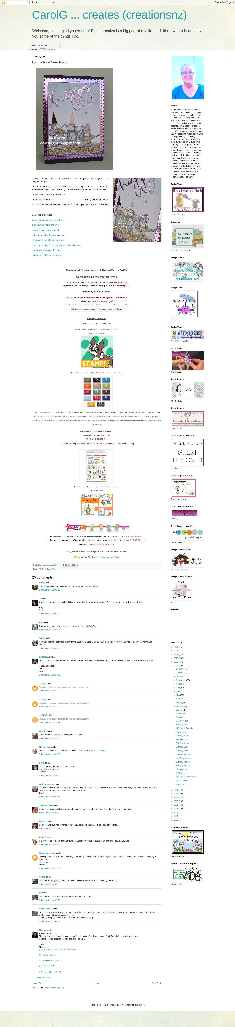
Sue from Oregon (47, 805)
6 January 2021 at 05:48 (49, 797)
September (181, 680)
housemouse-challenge (109, 557)
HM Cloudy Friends (184, 728)
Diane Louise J (46, 909)
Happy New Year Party (186, 777)
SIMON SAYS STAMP (97, 333)
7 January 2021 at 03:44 (49, 844)
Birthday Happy (182, 743)
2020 (176, 790)
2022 (176, 662)
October (180, 676)
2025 (176, 651)
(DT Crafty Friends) (47, 955)
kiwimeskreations (47, 853)
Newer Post (38, 983)
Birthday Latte (182, 751)
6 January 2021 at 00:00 (49, 754)
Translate (51, 49)
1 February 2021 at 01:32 (50, 972)
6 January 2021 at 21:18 (49, 828)
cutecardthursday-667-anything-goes (49, 235)
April (41, 622)
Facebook (110, 544)
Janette (42, 731)
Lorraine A (44, 657)
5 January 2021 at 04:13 (49, 614)
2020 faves (180, 773)
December (181, 669)
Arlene (42, 877)
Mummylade (44, 747)
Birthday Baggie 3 (183, 754)
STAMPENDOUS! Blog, (135, 540)
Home (97, 983)
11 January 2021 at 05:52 (50, 921)
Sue (41, 598)
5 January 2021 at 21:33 (49, 707)
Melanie (42, 930)
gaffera (122, 1005)
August (179, 684)
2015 (176, 809)
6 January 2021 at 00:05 (49, 775)
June (178, 691)
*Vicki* (42, 638)
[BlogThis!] (67, 565)
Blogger (140, 1005)
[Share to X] (70, 565)
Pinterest (99, 544)
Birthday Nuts (182, 747)
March (179, 703)
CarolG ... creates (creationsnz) (109, 14)
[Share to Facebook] (73, 565)
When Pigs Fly (182, 784)
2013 (176, 816)
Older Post (156, 983)
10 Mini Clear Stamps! (105, 443)
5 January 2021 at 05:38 (49, 630)
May (178, 695)
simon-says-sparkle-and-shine (46, 225)
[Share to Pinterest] (76, 565)
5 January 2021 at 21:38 (49, 723)
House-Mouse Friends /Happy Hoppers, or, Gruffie (82, 305)
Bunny (42, 583)
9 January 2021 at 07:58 (49, 900)
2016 (176, 805)
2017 (176, 801)
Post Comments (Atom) (54, 988)
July (178, 688)
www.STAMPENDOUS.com (133, 536)
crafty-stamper (46, 784)
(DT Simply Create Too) (49, 960)
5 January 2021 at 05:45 (49, 648)
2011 (176, 820)
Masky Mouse (182, 721)
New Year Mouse (183, 758)
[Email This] (64, 565)
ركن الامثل (43, 683)
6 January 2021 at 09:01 (49, 813)
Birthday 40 (181, 724)
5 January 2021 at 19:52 (49, 675)
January (180, 710)
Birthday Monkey (183, 762)
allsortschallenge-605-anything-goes (48, 240)
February (180, 706)
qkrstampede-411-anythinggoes (46, 255)
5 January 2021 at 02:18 (49, 590)
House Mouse (52, 569)
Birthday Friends (183, 765)
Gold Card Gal (182, 781)
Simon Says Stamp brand (125, 416)
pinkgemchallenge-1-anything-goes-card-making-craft (56, 245)
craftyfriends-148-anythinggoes (46, 250)
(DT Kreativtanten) (47, 966)
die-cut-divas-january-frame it (45, 230)
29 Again (180, 717)
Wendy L (43, 821)
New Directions (182, 739)
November (181, 673)
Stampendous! (87, 544)
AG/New (42, 569)
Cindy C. (43, 837)
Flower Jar (180, 713)
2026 (176, 647)
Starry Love (181, 732)
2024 (176, 654)
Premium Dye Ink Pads (114, 373)
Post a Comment (43, 978)
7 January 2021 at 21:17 (49, 868)
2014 (176, 812)
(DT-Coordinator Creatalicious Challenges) (57, 950)
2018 (176, 797)
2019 (176, 794)
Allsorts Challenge (99, 751)
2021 (176, 666)
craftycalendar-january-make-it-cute (48, 220)
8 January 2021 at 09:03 (49, 884)
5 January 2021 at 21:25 (49, 691)
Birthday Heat (182, 736)
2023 (176, 658)
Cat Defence (181, 769)
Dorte (41, 763)
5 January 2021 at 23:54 (49, 738)
